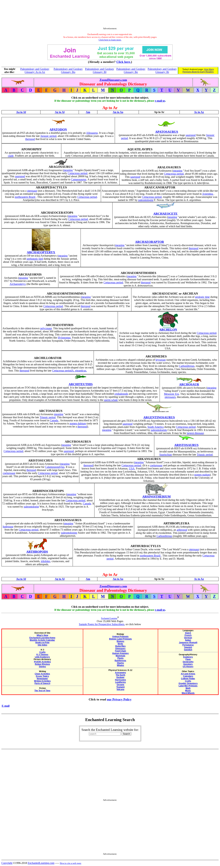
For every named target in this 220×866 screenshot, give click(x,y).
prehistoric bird (35, 258)
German (188, 638)
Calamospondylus (54, 466)
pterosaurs (170, 397)
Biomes (120, 641)
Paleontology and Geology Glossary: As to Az (34, 71)
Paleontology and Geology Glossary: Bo (68, 71)
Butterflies (120, 646)
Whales (120, 665)
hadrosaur (8, 526)
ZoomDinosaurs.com (113, 80)
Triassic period (48, 417)
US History (188, 666)
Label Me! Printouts (188, 686)
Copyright (6, 863)
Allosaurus (92, 132)
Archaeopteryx (18, 284)
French (188, 635)
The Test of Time (42, 690)
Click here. (123, 62)
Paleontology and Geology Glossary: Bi (162, 71)
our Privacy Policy (119, 699)
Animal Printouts (120, 636)
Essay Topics (42, 676)
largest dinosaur (195, 433)
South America (155, 426)
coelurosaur (9, 473)
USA (132, 468)
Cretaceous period (77, 173)
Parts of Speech (42, 683)
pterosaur (32, 190)
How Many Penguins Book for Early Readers (198, 70)
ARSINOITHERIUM (156, 496)
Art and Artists (188, 674)
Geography (188, 662)
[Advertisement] (110, 14)
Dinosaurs (120, 648)
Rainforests (120, 660)
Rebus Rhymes (42, 664)
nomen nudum (202, 474)
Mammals (120, 656)
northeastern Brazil (25, 196)
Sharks (120, 663)
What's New (42, 635)
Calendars (188, 676)
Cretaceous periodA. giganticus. (69, 370)
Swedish (188, 650)
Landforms (120, 682)
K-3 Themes (42, 654)
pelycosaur (46, 328)
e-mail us (160, 100)
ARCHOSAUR (189, 384)
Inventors (188, 664)
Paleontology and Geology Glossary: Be (130, 71)
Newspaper (42, 678)
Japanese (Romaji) (188, 642)
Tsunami (120, 687)
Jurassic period (48, 135)
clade (11, 155)
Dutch (188, 633)
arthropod (182, 529)
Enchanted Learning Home (42, 638)
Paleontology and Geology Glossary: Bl (99, 71)
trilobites (45, 561)
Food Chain (120, 651)
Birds (120, 644)
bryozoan (161, 359)
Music (188, 690)
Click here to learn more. (110, 39)
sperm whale (111, 399)
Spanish (188, 647)
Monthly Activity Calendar (42, 640)
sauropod (191, 135)
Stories (42, 666)
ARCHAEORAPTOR (149, 242)
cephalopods (121, 393)
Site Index (42, 645)
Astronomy (120, 672)
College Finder (188, 678)
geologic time (202, 296)
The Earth (120, 675)
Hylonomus (64, 337)
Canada (54, 420)
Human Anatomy (120, 653)
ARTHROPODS (37, 551)
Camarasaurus (78, 179)
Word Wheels (188, 693)
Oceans (120, 684)
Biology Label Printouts (120, 639)
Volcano (120, 689)
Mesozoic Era (171, 393)
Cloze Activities (42, 674)
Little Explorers (42, 657)
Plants (120, 658)
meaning (68, 170)
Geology (120, 677)
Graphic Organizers (188, 683)
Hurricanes (120, 680)
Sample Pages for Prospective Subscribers (101, 624)
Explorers (188, 657)
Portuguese (188, 645)
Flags (188, 659)
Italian (188, 640)
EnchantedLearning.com (41, 863)
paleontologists (159, 430)
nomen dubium (78, 423)
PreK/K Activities (42, 662)
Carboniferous (186, 365)
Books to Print (42, 642)
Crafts (42, 652)
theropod (30, 139)
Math (188, 688)
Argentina (208, 193)
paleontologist (145, 200)
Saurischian (165, 454)
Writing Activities (42, 681)
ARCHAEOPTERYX (41, 252)
